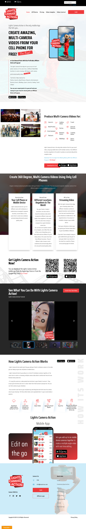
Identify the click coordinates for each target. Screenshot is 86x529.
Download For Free (52, 165)
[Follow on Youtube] (20, 496)
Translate (74, 4)
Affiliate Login (41, 496)
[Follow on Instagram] (13, 496)
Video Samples (50, 12)
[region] (43, 325)
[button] (12, 321)
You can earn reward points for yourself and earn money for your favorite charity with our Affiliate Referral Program (23, 90)
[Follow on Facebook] (10, 496)
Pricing (42, 12)
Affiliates (35, 12)
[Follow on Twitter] (16, 496)
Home (28, 12)
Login (76, 12)
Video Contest (61, 12)
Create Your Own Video (71, 290)
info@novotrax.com (42, 484)
